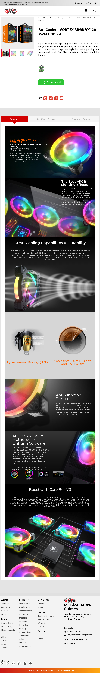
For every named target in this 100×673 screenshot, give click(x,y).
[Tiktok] (19, 663)
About (4, 599)
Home (40, 18)
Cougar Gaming (50, 18)
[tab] (14, 119)
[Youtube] (13, 663)
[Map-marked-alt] (30, 663)
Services (42, 612)
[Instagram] (8, 663)
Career (41, 631)
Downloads (43, 599)
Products (24, 599)
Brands (4, 619)
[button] (45, 98)
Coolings (61, 18)
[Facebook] (2, 663)
